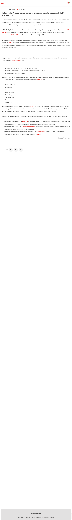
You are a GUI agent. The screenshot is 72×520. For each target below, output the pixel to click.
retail (31, 106)
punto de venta (41, 131)
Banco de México (17, 60)
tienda (38, 134)
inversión (39, 79)
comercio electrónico (29, 126)
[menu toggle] (2, 3)
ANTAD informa (23, 10)
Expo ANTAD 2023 (12, 35)
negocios (25, 121)
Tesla (9, 42)
